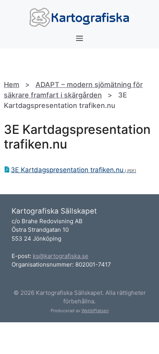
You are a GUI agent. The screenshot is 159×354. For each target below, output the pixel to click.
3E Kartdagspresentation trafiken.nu (67, 170)
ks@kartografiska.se (60, 256)
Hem (11, 84)
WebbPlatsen (95, 310)
